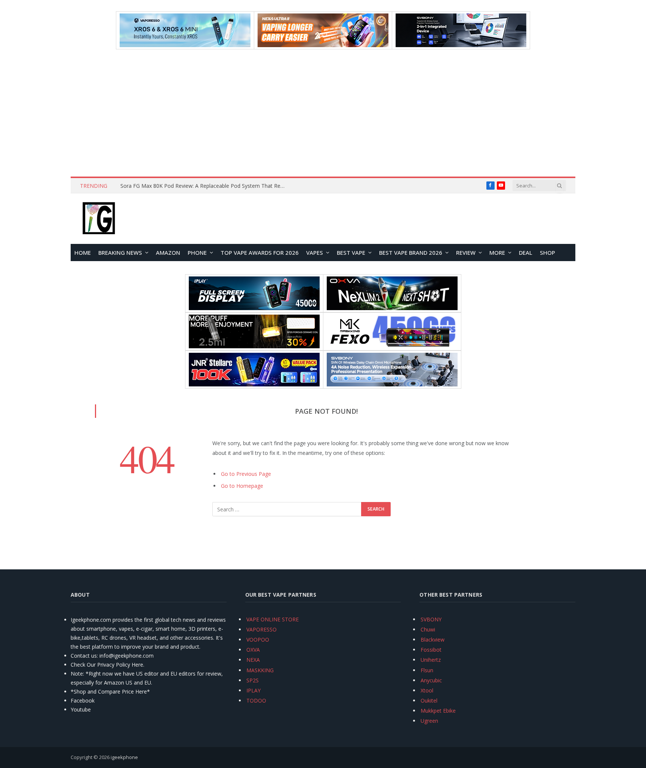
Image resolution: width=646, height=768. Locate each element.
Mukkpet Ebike (438, 710)
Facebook (83, 700)
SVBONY (431, 619)
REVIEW (466, 252)
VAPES (314, 252)
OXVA (253, 649)
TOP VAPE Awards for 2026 (260, 252)
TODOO (256, 700)
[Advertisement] (323, 113)
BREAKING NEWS (120, 252)
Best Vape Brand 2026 (410, 252)
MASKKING (260, 670)
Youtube (81, 709)
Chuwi (428, 629)
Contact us (84, 655)
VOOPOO (257, 639)
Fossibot (431, 649)
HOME (82, 252)
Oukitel (429, 700)
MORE (497, 252)
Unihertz (431, 659)
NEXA (253, 659)
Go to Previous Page (246, 473)
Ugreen (429, 720)
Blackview (432, 639)
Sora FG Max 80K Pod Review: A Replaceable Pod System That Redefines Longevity (204, 186)
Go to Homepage (242, 485)
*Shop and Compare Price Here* (110, 691)
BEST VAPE (351, 252)
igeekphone (124, 757)
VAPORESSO (261, 629)
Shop (547, 252)
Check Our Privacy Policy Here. (107, 664)
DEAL (525, 252)
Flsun (427, 670)
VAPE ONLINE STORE (272, 619)
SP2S (252, 680)
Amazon (168, 252)
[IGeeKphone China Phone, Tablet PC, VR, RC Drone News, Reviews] (98, 218)
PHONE (197, 252)
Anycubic (431, 680)
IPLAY (253, 690)
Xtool (427, 690)
